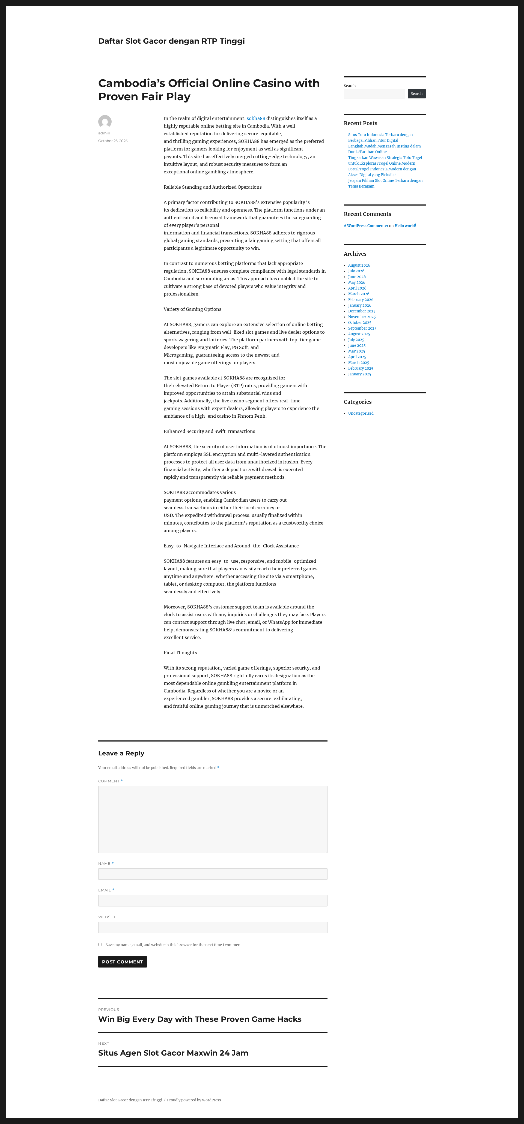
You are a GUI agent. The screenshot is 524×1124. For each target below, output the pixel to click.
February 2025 (360, 368)
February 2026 (361, 299)
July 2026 (356, 271)
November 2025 (362, 317)
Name (106, 863)
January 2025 (359, 374)
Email (106, 890)
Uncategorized (361, 413)
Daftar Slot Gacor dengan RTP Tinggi (171, 41)
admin (104, 133)
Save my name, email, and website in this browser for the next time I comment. (174, 945)
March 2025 (358, 362)
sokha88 (256, 118)
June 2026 (357, 277)
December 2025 (362, 311)
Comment (110, 781)
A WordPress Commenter (366, 226)
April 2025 (357, 357)
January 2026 (359, 305)
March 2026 (359, 294)
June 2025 (357, 345)
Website (107, 917)
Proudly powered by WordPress (194, 1100)
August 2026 (359, 265)
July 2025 (356, 339)
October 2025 (359, 322)
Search (350, 86)
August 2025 (359, 334)
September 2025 (362, 328)
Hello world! (405, 226)
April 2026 (357, 288)
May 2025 (356, 351)
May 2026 (356, 282)
